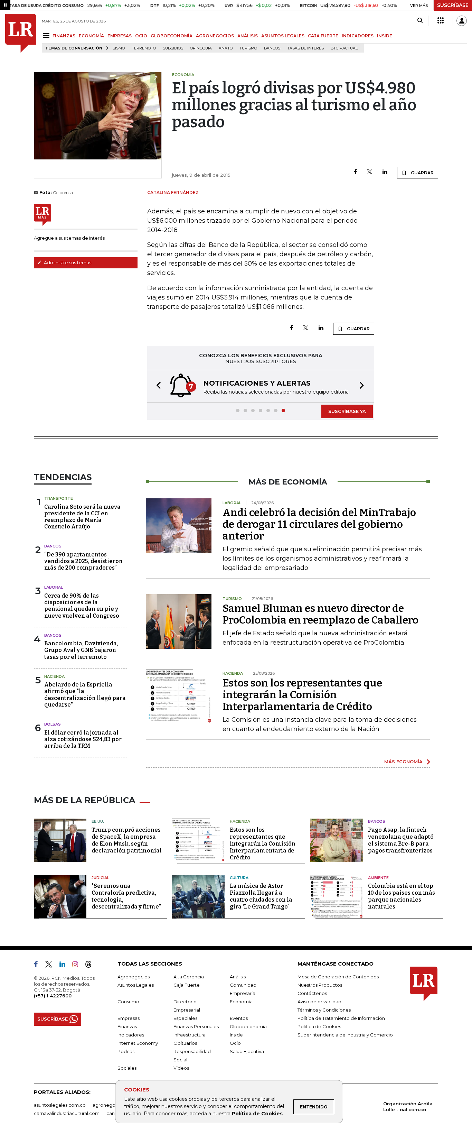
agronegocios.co (112, 1105)
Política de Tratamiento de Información (341, 1018)
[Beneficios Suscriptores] (440, 21)
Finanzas (127, 1026)
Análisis (238, 976)
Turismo (248, 48)
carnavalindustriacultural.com (67, 1113)
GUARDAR (422, 172)
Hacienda (54, 676)
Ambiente (378, 877)
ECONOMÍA (91, 35)
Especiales (185, 1018)
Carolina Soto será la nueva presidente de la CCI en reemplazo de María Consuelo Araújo (82, 517)
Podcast (126, 1051)
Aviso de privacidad (319, 1001)
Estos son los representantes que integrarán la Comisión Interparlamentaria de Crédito (302, 695)
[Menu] (47, 35)
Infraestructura (189, 1035)
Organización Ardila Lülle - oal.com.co (408, 1106)
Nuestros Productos (320, 985)
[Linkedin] (385, 172)
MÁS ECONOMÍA (403, 761)
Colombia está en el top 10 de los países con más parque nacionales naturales (401, 896)
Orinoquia (201, 48)
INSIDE (384, 35)
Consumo (128, 1001)
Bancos (272, 48)
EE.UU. (98, 821)
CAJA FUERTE (323, 35)
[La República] (20, 33)
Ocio (235, 1043)
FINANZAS (64, 35)
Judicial (100, 877)
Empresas (128, 1018)
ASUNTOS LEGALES (282, 35)
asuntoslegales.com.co (60, 1105)
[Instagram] (78, 965)
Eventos (239, 1018)
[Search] (420, 20)
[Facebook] (355, 172)
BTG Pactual (344, 48)
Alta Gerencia (188, 976)
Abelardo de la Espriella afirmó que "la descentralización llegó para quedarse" (85, 694)
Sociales (126, 1068)
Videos (181, 1068)
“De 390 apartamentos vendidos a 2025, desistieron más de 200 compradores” (83, 561)
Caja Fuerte (186, 985)
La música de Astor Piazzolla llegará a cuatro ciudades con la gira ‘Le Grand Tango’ (261, 896)
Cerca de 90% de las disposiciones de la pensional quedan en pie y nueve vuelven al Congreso (81, 605)
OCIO (141, 35)
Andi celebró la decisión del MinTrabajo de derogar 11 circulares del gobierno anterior (319, 524)
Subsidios (173, 48)
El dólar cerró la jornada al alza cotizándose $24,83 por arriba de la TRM (83, 739)
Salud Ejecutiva (247, 1051)
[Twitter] (370, 172)
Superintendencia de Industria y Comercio (345, 1035)
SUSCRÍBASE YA (347, 411)
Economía (241, 1001)
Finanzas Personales (196, 1026)
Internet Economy (137, 1043)
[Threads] (91, 965)
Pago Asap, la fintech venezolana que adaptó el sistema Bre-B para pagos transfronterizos (401, 840)
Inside (236, 1035)
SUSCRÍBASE (453, 5)
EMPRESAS (119, 35)
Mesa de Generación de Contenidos (338, 976)
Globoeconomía (248, 1026)
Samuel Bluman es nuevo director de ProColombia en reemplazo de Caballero (320, 614)
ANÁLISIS (247, 35)
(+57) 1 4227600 (53, 995)
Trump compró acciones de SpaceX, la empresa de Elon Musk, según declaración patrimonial (127, 840)
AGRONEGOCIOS (215, 35)
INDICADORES (358, 35)
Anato (226, 48)
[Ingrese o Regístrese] (461, 21)
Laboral (53, 587)
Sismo (119, 48)
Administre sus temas (67, 262)
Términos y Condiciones (324, 1010)
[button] (156, 386)
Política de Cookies (257, 1113)
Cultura (239, 877)
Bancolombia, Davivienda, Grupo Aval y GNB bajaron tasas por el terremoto (81, 650)
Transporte (58, 498)
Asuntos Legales (135, 985)
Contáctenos (312, 993)
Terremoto (144, 48)
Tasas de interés (305, 48)
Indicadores (130, 1035)
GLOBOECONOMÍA (171, 35)
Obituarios (185, 1043)
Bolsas (52, 724)
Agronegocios (133, 976)
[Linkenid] (65, 965)
